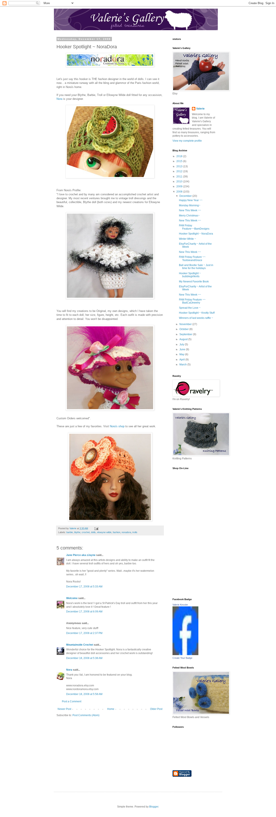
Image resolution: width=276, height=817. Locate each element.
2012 (179, 171)
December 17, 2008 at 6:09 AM (84, 611)
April (182, 359)
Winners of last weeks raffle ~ (196, 317)
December (185, 195)
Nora (59, 98)
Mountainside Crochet (79, 644)
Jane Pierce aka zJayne (81, 555)
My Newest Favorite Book (194, 281)
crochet (86, 532)
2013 (179, 166)
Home (110, 709)
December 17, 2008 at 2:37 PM (84, 633)
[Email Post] (96, 528)
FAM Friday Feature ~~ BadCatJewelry (192, 301)
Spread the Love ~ (190, 307)
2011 (179, 176)
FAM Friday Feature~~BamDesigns (194, 227)
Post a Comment (71, 701)
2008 (179, 191)
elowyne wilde (104, 532)
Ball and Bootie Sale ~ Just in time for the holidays (196, 267)
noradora (126, 532)
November (185, 324)
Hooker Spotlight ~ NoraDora (196, 233)
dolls (93, 532)
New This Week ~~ (190, 210)
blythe (77, 532)
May (182, 354)
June (182, 349)
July (182, 344)
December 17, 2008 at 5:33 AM (84, 586)
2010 (179, 181)
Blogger (153, 806)
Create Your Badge (182, 658)
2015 (179, 161)
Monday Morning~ (189, 205)
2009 (179, 186)
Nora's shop (117, 426)
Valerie (200, 108)
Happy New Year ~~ (190, 200)
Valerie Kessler (180, 604)
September (186, 334)
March (183, 364)
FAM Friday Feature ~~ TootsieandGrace (192, 258)
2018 (179, 156)
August (183, 339)
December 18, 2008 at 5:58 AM (84, 694)
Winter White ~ (187, 238)
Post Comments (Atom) (85, 715)
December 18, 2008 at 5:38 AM (84, 658)
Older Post (156, 709)
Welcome (72, 598)
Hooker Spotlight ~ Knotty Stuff (197, 312)
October (184, 329)
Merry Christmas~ (189, 215)
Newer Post (64, 709)
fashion (116, 532)
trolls (134, 532)
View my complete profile (187, 140)
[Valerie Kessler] (185, 654)
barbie (69, 532)
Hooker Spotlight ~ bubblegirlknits (190, 275)
